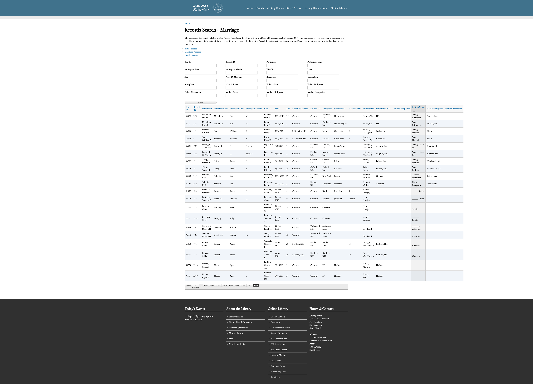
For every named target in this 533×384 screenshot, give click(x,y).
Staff (231, 338)
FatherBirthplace (384, 108)
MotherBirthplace (435, 108)
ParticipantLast (220, 108)
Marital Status (232, 84)
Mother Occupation (316, 92)
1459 (206, 286)
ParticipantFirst (236, 108)
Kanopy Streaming (279, 333)
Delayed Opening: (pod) (199, 316)
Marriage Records (193, 52)
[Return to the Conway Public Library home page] (206, 11)
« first (188, 286)
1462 (225, 286)
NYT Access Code (279, 338)
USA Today (276, 360)
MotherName (418, 107)
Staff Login (315, 350)
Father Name (272, 84)
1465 (243, 286)
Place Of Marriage (234, 77)
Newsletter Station (237, 344)
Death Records (191, 55)
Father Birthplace (315, 84)
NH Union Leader (279, 349)
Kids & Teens (293, 8)
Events (260, 8)
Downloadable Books (280, 327)
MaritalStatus (355, 108)
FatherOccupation (402, 108)
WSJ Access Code (279, 344)
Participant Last (314, 62)
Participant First (192, 69)
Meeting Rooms (275, 8)
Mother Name (232, 92)
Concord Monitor (278, 355)
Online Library (339, 8)
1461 (218, 286)
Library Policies (236, 317)
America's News (278, 366)
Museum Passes (236, 333)
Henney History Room (316, 8)
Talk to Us (275, 377)
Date (309, 69)
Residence (271, 77)
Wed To (269, 69)
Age (186, 77)
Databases (275, 322)
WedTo (267, 108)
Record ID (230, 62)
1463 (231, 286)
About (250, 8)
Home (187, 23)
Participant (271, 62)
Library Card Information (240, 322)
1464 (237, 286)
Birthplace (189, 84)
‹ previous (195, 287)
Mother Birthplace (274, 92)
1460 (212, 286)
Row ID (188, 62)
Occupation (312, 77)
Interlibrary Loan (278, 371)
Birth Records (191, 49)
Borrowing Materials (238, 327)
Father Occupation (193, 92)
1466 (250, 286)
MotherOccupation (453, 108)
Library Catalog (278, 317)
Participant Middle (234, 69)
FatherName (368, 108)
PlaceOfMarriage (300, 108)
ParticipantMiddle (254, 108)
